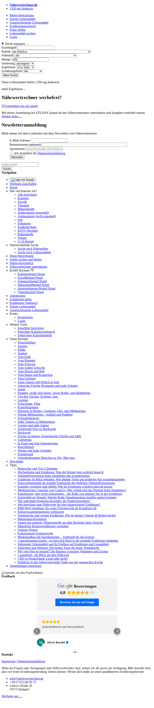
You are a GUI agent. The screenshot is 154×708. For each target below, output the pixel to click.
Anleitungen (17, 295)
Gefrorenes (25, 439)
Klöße (21, 349)
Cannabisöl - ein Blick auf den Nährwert (43, 555)
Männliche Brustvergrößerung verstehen (43, 526)
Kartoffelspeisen (28, 407)
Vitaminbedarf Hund (31, 292)
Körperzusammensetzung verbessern (41, 511)
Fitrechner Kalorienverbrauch (36, 331)
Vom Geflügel (26, 378)
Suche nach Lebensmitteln (34, 252)
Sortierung (8, 63)
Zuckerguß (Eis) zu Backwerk (37, 429)
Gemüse (23, 400)
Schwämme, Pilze (29, 403)
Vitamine (23, 205)
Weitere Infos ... (12, 116)
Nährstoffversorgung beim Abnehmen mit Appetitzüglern (54, 475)
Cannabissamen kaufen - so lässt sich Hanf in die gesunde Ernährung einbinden (68, 540)
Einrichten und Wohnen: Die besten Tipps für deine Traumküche (58, 548)
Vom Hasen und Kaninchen (35, 375)
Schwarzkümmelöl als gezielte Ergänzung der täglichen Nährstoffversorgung (66, 483)
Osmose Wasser (28, 530)
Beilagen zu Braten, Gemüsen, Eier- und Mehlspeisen (52, 411)
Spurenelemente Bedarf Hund (36, 288)
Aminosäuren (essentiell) (33, 212)
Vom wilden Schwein (31, 367)
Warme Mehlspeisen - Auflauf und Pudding (45, 414)
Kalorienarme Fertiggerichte (35, 533)
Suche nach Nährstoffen (33, 248)
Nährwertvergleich (21, 263)
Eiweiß (22, 202)
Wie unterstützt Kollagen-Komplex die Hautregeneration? (54, 501)
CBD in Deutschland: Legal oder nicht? (43, 558)
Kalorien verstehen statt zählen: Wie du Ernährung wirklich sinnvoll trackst (65, 486)
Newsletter (16, 461)
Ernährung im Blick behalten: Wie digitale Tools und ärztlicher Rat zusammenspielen (71, 479)
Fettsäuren (24, 223)
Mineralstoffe (26, 209)
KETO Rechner (28, 230)
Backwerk (24, 432)
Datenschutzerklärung (31, 661)
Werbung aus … (12, 696)
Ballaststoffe (25, 234)
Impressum (8, 661)
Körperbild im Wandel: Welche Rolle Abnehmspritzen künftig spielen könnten (67, 497)
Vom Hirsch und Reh (31, 371)
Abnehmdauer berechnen (26, 566)
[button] (37, 631)
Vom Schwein (26, 364)
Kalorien (23, 198)
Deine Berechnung (21, 256)
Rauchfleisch (26, 447)
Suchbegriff (9, 47)
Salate (21, 389)
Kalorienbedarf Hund (31, 274)
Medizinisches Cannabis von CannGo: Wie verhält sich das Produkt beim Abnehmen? (72, 490)
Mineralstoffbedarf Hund (33, 285)
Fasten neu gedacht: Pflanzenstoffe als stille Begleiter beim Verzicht (60, 522)
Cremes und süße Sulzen (33, 425)
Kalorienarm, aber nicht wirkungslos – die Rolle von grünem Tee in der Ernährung (70, 493)
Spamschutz (17, 148)
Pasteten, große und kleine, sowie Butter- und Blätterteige (54, 393)
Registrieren (25, 317)
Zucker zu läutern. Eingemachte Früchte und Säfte (49, 436)
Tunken (22, 353)
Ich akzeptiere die (40, 153)
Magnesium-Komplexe (32, 519)
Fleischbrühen (26, 342)
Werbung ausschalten (23, 184)
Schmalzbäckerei (28, 418)
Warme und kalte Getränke (35, 450)
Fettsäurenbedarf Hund (32, 281)
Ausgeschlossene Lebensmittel (29, 310)
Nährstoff (8, 55)
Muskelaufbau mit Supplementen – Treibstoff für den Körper (56, 537)
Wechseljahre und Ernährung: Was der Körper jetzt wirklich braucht (60, 472)
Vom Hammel (26, 360)
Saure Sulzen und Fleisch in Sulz (38, 382)
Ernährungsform (12, 71)
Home (13, 187)
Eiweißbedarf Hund (30, 277)
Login (21, 321)
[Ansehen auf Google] (41, 642)
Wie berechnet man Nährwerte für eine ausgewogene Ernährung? (59, 504)
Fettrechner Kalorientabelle (35, 335)
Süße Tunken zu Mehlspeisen (36, 421)
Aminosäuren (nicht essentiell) (37, 216)
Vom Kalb (24, 357)
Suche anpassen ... (16, 43)
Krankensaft (25, 454)
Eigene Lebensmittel (22, 306)
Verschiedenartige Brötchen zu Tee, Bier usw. (46, 457)
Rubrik (6, 51)
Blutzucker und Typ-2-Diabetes (38, 468)
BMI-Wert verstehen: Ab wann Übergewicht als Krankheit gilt (57, 508)
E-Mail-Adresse (20, 140)
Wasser (22, 238)
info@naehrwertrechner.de (27, 678)
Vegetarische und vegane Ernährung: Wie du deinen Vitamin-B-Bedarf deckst (67, 515)
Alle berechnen (27, 194)
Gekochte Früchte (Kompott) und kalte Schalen (48, 385)
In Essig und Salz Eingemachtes (38, 443)
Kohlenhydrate (27, 227)
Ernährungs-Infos (21, 299)
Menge (6, 59)
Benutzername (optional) (25, 144)
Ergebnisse (8, 67)
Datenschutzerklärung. (51, 153)
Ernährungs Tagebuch (23, 303)
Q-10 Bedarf (26, 241)
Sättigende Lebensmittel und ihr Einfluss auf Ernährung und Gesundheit (63, 544)
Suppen (22, 346)
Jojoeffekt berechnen (31, 328)
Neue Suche (10, 75)
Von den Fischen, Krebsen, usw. (38, 396)
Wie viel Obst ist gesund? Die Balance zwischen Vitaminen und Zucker (63, 551)
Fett (20, 220)
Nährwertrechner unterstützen (28, 266)
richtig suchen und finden (26, 259)
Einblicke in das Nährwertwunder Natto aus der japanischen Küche (60, 562)
